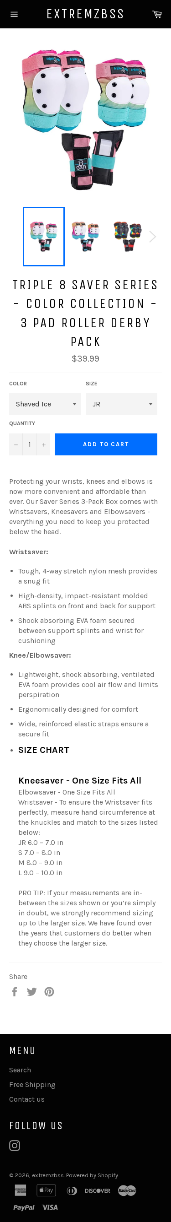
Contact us (27, 1099)
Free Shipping (32, 1084)
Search (20, 1069)
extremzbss (85, 13)
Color (18, 383)
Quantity (22, 423)
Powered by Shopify (92, 1175)
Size (92, 383)
